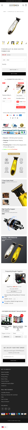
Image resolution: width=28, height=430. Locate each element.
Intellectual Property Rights (7, 383)
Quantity (4, 64)
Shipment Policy (5, 374)
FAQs (2, 397)
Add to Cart (6, 336)
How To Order (4, 399)
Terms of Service (5, 381)
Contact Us (3, 385)
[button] (3, 43)
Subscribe (13, 360)
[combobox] (6, 101)
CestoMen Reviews (5, 392)
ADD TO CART (21, 107)
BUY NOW (13, 291)
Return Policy (4, 379)
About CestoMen (5, 372)
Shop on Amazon (5, 401)
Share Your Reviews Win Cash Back (9, 394)
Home (4, 11)
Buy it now (14, 73)
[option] (14, 26)
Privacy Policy (4, 376)
